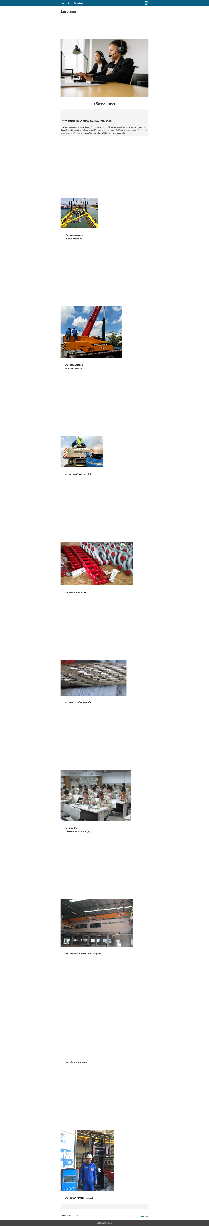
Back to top (144, 1216)
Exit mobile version (104, 1223)
